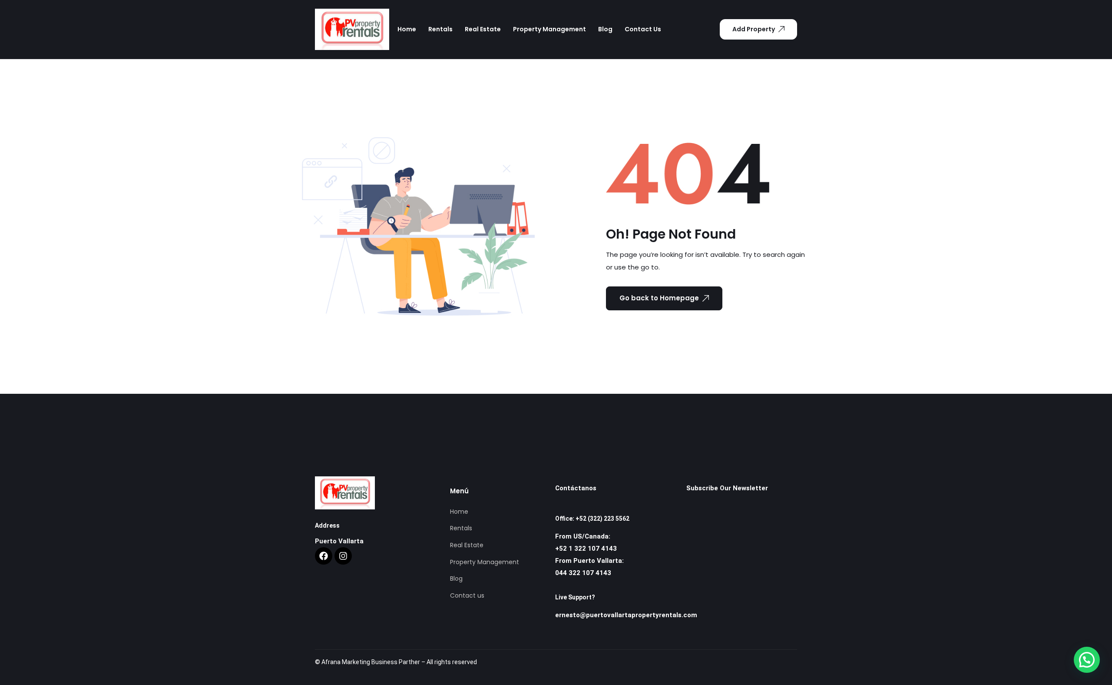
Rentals (440, 29)
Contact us (643, 29)
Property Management (549, 29)
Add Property (753, 29)
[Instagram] (343, 556)
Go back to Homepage (659, 298)
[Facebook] (323, 556)
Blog (605, 29)
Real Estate (483, 29)
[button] (1087, 660)
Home (406, 29)
